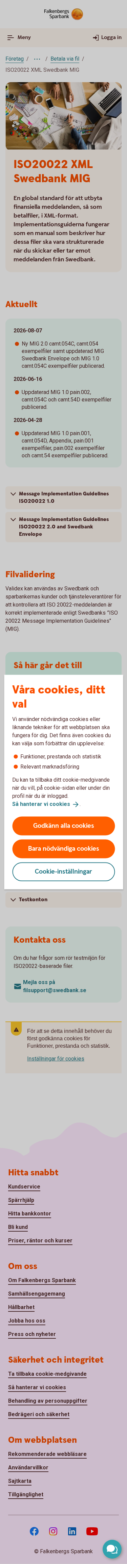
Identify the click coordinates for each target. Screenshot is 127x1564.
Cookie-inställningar (63, 871)
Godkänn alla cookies (63, 825)
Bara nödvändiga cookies (63, 848)
